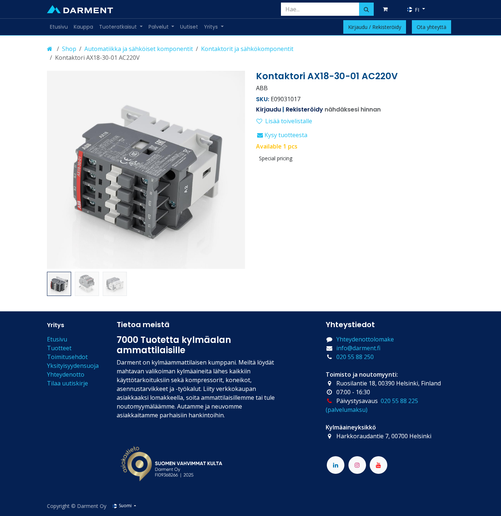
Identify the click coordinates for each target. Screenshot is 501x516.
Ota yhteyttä (431, 26)
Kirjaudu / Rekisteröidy (374, 26)
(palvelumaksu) (346, 410)
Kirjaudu (268, 109)
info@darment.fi (358, 348)
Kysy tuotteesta (285, 135)
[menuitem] (59, 27)
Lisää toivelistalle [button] (288, 121)
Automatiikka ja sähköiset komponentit (138, 49)
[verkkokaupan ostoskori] (386, 9)
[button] (57, 169)
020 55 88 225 (399, 401)
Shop (69, 49)
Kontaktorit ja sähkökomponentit (247, 49)
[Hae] (366, 9)
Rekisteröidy (304, 109)
